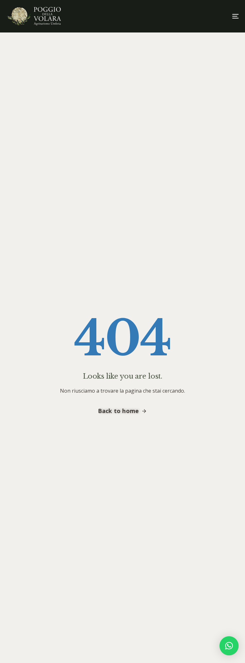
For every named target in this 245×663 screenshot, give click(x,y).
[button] (229, 645)
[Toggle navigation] (200, 16)
